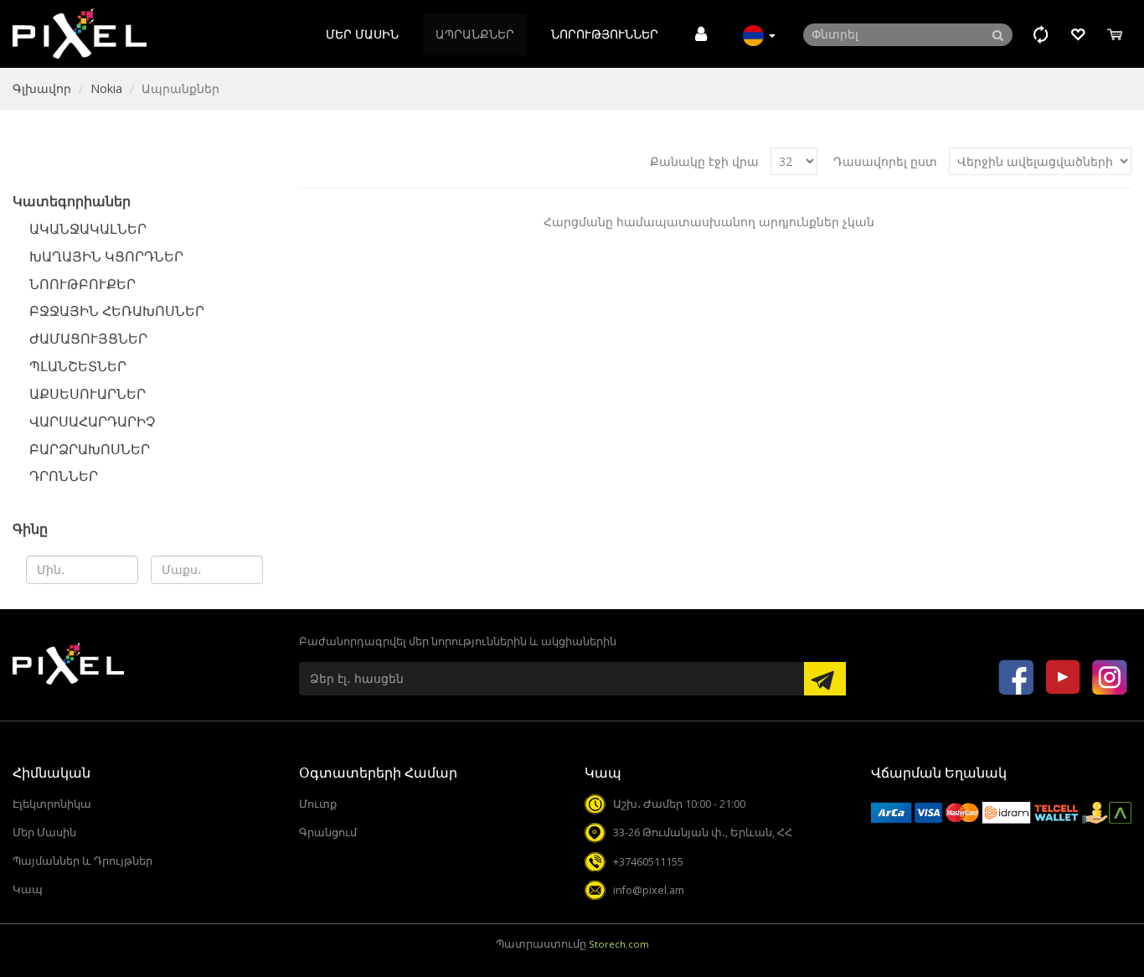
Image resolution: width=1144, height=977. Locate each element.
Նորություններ (604, 34)
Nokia (106, 88)
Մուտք (318, 804)
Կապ (28, 889)
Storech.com (619, 944)
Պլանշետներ (77, 366)
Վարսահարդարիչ (92, 421)
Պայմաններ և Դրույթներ (82, 861)
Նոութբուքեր (82, 284)
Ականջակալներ (88, 229)
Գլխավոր (42, 88)
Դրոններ (63, 476)
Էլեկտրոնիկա (52, 804)
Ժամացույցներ (88, 338)
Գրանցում (328, 832)
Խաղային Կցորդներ (106, 256)
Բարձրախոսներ (89, 449)
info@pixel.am (648, 890)
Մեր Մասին (362, 34)
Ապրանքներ (474, 34)
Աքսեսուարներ (87, 394)
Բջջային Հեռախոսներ (116, 311)
